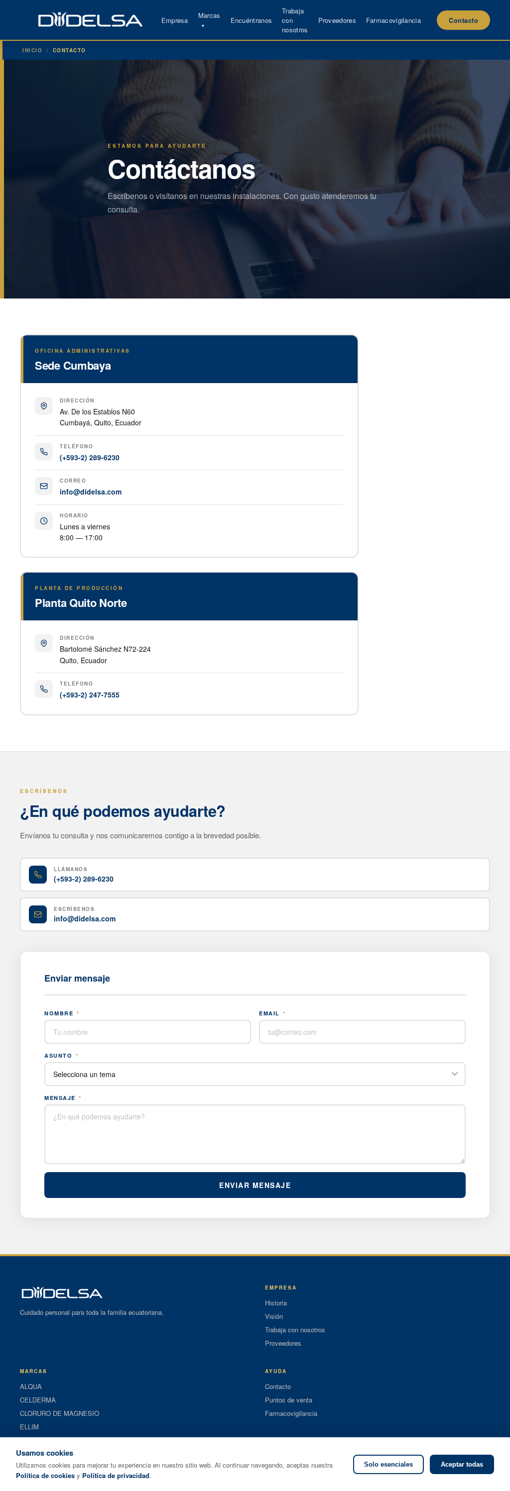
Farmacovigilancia (393, 20)
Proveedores (337, 20)
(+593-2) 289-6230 (90, 457)
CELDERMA (38, 1399)
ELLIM (29, 1426)
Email (272, 1013)
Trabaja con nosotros (295, 1329)
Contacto (463, 20)
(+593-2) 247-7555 (90, 694)
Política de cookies (45, 1475)
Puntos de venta (288, 1399)
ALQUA (31, 1386)
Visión (274, 1316)
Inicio (32, 50)
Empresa (174, 20)
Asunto (61, 1055)
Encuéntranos (251, 20)
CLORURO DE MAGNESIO (59, 1413)
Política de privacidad (115, 1475)
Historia (276, 1302)
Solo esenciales (388, 1464)
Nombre (61, 1013)
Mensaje (63, 1097)
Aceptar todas (462, 1464)
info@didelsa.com (91, 492)
